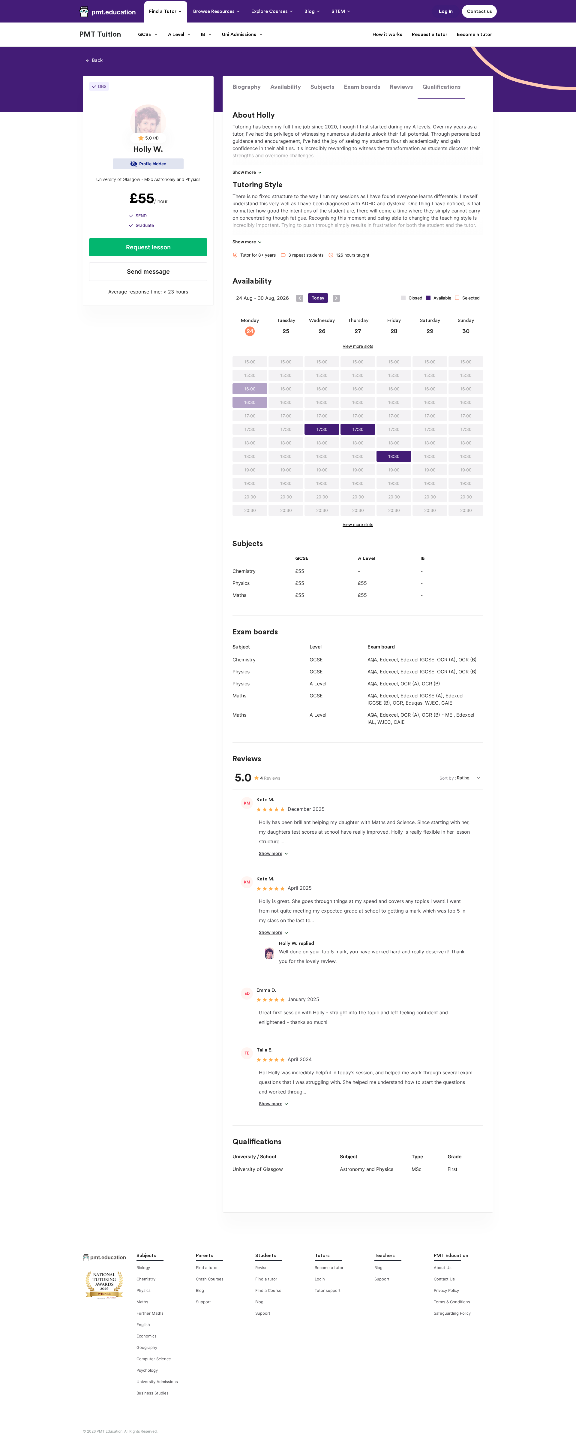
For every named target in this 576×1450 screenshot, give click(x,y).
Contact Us (444, 1279)
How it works (387, 34)
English (143, 1324)
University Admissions (157, 1381)
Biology (143, 1267)
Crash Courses (210, 1279)
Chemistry (145, 1279)
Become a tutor (474, 34)
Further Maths (150, 1313)
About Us (443, 1267)
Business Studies (152, 1393)
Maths (142, 1301)
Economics (146, 1336)
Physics (143, 1290)
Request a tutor (429, 34)
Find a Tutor (162, 11)
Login (320, 1279)
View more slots (358, 346)
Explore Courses (269, 11)
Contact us (479, 11)
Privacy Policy (446, 1290)
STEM (338, 11)
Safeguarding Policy (452, 1313)
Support (203, 1301)
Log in (446, 11)
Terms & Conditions (452, 1301)
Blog (309, 11)
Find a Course (268, 1290)
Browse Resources (214, 11)
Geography (146, 1347)
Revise (261, 1267)
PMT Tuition (100, 34)
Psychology (147, 1370)
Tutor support (327, 1290)
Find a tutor (207, 1267)
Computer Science (153, 1358)
